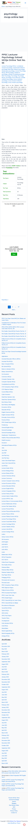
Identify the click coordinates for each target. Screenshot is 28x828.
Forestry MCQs (6, 420)
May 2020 (4, 758)
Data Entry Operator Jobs (8, 397)
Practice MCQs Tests (14, 797)
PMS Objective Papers (7, 587)
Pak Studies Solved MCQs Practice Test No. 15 (14, 336)
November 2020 (6, 743)
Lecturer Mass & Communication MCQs (12, 501)
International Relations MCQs (9, 445)
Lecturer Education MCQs (8, 486)
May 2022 (4, 697)
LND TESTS (5, 547)
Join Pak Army (5, 455)
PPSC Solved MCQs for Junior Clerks (11, 600)
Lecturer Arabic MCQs (7, 468)
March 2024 (5, 651)
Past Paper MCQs (6, 575)
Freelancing (5, 425)
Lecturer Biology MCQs (8, 470)
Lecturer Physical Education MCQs (11, 511)
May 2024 (4, 649)
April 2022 (4, 699)
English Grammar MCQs (8, 412)
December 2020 (6, 740)
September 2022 (6, 687)
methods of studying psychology (16, 74)
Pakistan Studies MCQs (8, 572)
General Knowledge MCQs (8, 432)
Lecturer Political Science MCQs (10, 516)
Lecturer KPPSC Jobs (7, 498)
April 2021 (4, 730)
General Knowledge (7, 430)
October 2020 (5, 745)
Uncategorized (5, 620)
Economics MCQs (6, 407)
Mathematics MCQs (7, 554)
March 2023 (5, 671)
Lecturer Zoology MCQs (8, 531)
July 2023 (4, 666)
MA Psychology (10, 72)
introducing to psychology (8, 71)
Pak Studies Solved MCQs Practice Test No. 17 (14, 331)
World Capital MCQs (7, 630)
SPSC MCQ (5, 613)
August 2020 (5, 750)
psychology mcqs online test (13, 77)
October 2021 (5, 715)
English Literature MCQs (8, 414)
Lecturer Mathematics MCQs (9, 503)
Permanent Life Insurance (8, 580)
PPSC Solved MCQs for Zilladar (10, 603)
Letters (3, 534)
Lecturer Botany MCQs (8, 473)
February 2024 (5, 654)
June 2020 (4, 755)
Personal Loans (6, 582)
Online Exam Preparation (8, 562)
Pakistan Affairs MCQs (7, 569)
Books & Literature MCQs (8, 369)
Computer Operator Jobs (8, 379)
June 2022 (4, 694)
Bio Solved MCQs (6, 366)
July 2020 (4, 753)
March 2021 (5, 732)
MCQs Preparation (6, 557)
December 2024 (6, 646)
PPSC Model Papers (7, 597)
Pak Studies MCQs (7, 564)
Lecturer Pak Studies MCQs (9, 506)
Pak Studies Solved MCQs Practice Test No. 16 (14, 333)
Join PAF (4, 453)
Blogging (14, 803)
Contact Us (14, 812)
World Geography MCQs (8, 633)
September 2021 (6, 717)
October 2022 (5, 684)
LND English (5, 542)
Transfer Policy (5, 618)
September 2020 (6, 748)
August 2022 (5, 689)
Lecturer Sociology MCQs (8, 524)
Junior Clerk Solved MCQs (8, 463)
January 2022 (5, 707)
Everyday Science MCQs (8, 417)
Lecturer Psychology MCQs (9, 66)
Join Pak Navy (5, 458)
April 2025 (4, 643)
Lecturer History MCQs (8, 493)
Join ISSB (4, 450)
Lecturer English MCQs (8, 488)
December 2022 (6, 679)
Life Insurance (5, 539)
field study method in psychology (16, 69)
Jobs (3, 447)
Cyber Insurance (6, 394)
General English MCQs (8, 427)
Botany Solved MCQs (7, 371)
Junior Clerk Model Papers (8, 460)
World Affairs (5, 628)
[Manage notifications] (24, 824)
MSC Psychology (6, 76)
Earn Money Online (7, 402)
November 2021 (6, 712)
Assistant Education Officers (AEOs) (11, 359)
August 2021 (5, 720)
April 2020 (4, 760)
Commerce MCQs (6, 376)
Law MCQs (5, 465)
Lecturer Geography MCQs (9, 491)
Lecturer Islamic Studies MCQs (10, 496)
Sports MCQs (5, 610)
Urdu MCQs (5, 625)
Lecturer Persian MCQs (8, 509)
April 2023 (4, 669)
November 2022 (6, 682)
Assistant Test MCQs (7, 361)
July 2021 (4, 722)
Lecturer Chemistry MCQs (8, 475)
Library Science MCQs (7, 536)
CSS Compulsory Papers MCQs (10, 386)
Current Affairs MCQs (7, 392)
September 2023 (6, 661)
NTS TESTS (5, 559)
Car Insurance (5, 374)
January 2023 (5, 677)
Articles (14, 801)
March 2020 (5, 763)
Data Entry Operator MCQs (9, 399)
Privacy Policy (14, 810)
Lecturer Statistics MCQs (8, 526)
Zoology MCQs (5, 636)
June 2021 (4, 725)
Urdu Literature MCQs (7, 623)
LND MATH (5, 544)
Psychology (14, 76)
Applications (5, 356)
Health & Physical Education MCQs (11, 437)
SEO (14, 807)
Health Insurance (6, 440)
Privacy (14, 809)
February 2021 (5, 735)
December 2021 (6, 710)
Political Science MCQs (8, 590)
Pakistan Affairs (6, 567)
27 (18, 307)
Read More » (5, 299)
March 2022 (5, 702)
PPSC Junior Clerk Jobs (8, 595)
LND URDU (5, 549)
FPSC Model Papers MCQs (9, 422)
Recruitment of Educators (8, 605)
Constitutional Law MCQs (8, 384)
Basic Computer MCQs (8, 364)
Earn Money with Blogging (8, 404)
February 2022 (5, 704)
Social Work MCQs (7, 608)
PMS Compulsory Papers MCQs (10, 585)
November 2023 (6, 659)
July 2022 (4, 692)
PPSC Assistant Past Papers (9, 592)
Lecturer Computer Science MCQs (10, 480)
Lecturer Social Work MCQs (9, 521)
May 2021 (4, 727)
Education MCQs (6, 409)
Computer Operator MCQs (8, 381)
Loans (3, 552)
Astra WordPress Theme (14, 823)
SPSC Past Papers (7, 615)
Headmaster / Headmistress (9, 435)
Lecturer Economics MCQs (9, 483)
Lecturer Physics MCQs (8, 514)
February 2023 (5, 674)
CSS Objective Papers (7, 389)
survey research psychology (15, 82)
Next (14, 309)
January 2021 (5, 738)
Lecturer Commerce (7, 478)
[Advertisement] (14, 37)
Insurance (4, 442)
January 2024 (5, 656)
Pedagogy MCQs (6, 577)
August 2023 (5, 664)
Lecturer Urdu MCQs (7, 529)
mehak (3, 779)
